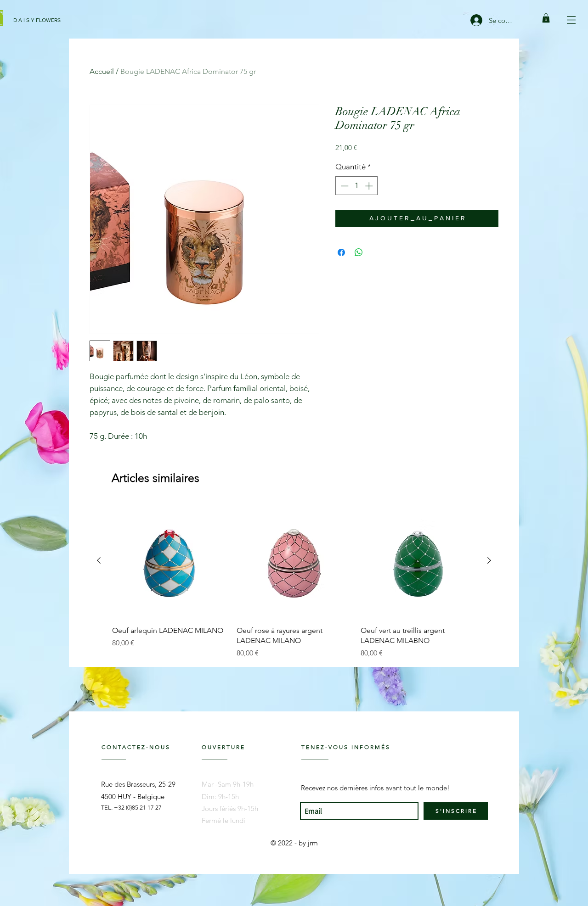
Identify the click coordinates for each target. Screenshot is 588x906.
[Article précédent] (98, 560)
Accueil (102, 71)
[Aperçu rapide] (169, 560)
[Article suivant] (489, 560)
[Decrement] (344, 186)
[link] (546, 17)
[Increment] (370, 186)
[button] (571, 20)
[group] (294, 581)
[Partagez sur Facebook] (341, 252)
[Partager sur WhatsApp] (358, 252)
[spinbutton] (357, 186)
